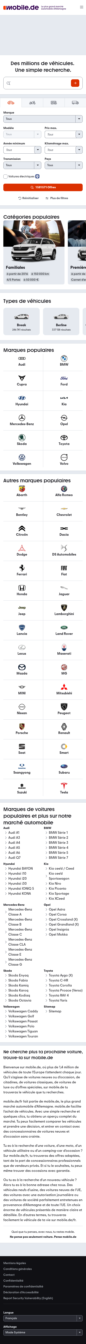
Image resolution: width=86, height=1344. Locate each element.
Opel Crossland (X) (63, 919)
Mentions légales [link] (14, 1263)
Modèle (8, 128)
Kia (46, 864)
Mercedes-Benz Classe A (20, 911)
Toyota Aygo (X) (61, 975)
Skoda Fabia (18, 980)
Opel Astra (57, 909)
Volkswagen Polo (21, 1026)
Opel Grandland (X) (64, 924)
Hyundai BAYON (20, 868)
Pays (48, 159)
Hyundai (9, 864)
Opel (47, 905)
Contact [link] (9, 1275)
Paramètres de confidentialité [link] (23, 1286)
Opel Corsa (58, 914)
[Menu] (81, 7)
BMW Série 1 (58, 833)
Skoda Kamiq (18, 985)
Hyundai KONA (19, 894)
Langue (8, 1312)
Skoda (7, 971)
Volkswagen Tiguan (23, 1031)
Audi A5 (14, 848)
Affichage (10, 1327)
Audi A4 (14, 843)
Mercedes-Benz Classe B (20, 921)
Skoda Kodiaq (19, 995)
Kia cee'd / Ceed (61, 868)
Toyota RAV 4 (59, 995)
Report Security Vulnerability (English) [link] (28, 1298)
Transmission (12, 159)
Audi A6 (14, 853)
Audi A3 (14, 838)
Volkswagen (11, 1006)
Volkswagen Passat (23, 1021)
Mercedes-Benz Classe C (20, 931)
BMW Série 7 (58, 858)
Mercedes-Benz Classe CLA (20, 941)
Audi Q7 (14, 858)
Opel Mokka (58, 934)
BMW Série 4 (58, 848)
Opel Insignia (59, 929)
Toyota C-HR (58, 980)
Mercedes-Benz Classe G (20, 961)
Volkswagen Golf (21, 1016)
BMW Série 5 (58, 853)
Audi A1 (13, 833)
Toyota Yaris (58, 1000)
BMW (47, 828)
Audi (6, 828)
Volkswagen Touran (23, 1036)
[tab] (11, 102)
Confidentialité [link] (13, 1280)
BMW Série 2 (58, 838)
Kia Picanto (57, 889)
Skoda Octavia (19, 1000)
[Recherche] (75, 83)
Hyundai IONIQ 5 (21, 889)
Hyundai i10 (17, 873)
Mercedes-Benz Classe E (20, 951)
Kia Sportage (59, 894)
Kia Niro (55, 883)
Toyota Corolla (60, 985)
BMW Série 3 (58, 843)
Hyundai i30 (17, 883)
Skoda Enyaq (18, 975)
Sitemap (55, 1011)
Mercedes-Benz (13, 905)
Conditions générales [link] (17, 1269)
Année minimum (14, 143)
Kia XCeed (57, 899)
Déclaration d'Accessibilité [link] (21, 1292)
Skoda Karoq (18, 990)
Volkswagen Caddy (23, 1011)
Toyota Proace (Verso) (65, 990)
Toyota (48, 971)
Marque (8, 112)
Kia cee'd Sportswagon (59, 876)
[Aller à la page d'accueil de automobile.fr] (37, 7)
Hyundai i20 (17, 878)
